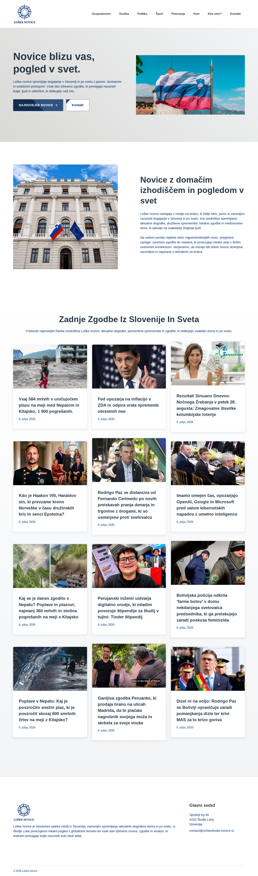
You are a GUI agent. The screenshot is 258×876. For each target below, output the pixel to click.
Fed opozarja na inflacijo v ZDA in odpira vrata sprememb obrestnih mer (128, 405)
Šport (159, 13)
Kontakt (235, 13)
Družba (124, 13)
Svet (196, 13)
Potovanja (178, 13)
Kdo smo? (215, 13)
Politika (142, 13)
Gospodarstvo (101, 13)
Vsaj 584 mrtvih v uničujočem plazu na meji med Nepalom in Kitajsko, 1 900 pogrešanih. (49, 405)
